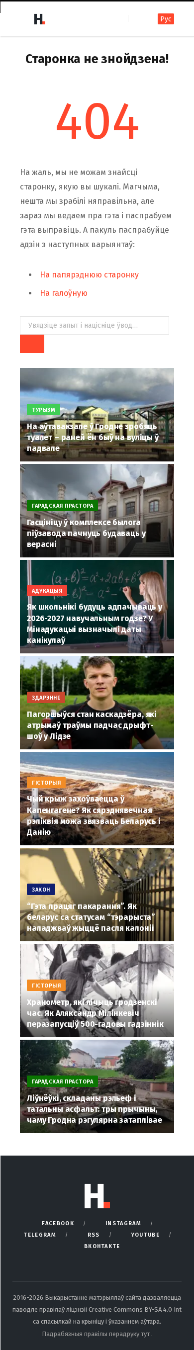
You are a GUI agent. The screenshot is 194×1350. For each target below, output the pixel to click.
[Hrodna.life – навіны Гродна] (39, 18)
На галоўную (64, 293)
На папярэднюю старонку (89, 274)
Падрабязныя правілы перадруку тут (96, 1334)
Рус (166, 19)
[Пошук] (136, 18)
